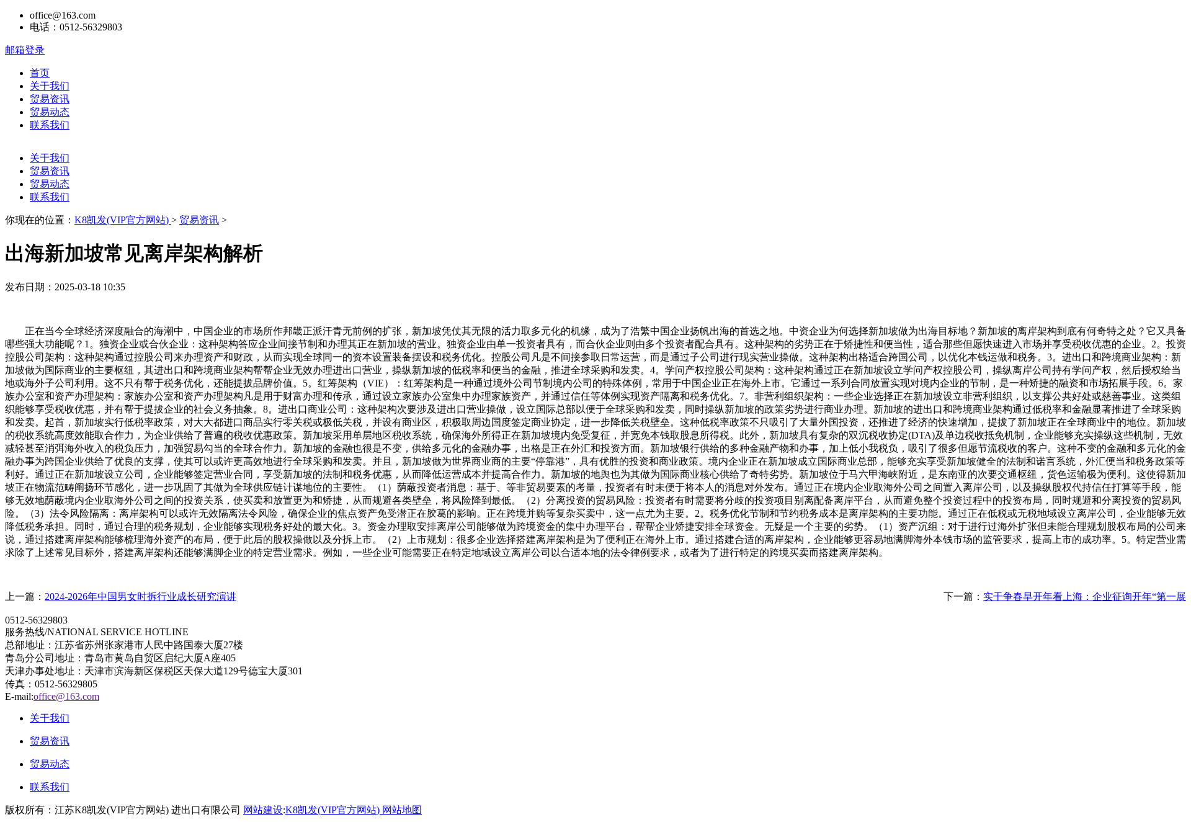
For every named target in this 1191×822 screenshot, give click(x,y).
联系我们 (49, 125)
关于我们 (49, 86)
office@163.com (66, 696)
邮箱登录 (25, 50)
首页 (40, 73)
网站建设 (263, 810)
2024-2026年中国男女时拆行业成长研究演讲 (140, 596)
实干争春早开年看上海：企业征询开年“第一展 (1084, 596)
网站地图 (402, 810)
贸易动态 (49, 112)
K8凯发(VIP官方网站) (122, 220)
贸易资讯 (49, 99)
